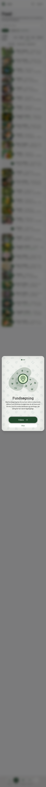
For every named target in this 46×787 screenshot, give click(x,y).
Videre (21, 420)
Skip (23, 425)
